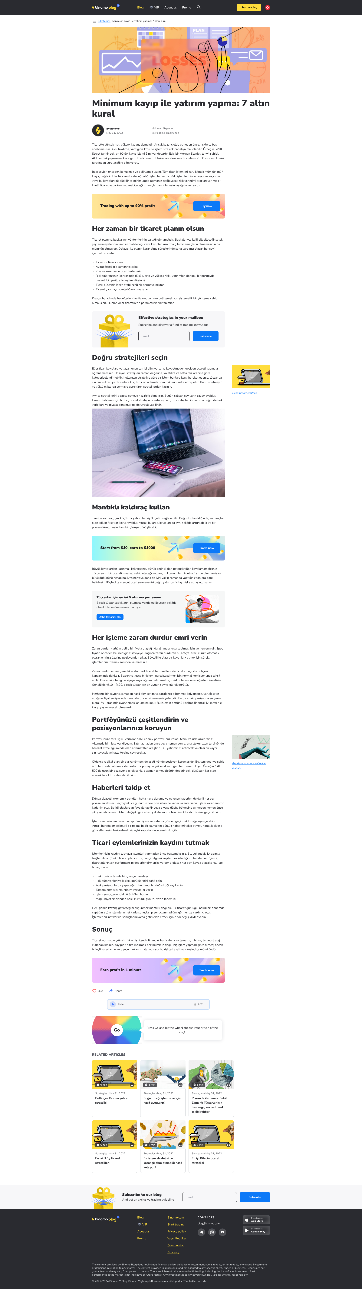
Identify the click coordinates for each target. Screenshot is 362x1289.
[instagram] (212, 1232)
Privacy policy (176, 1231)
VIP (156, 7)
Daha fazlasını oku (110, 617)
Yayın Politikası (177, 1238)
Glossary (173, 1252)
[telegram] (201, 1232)
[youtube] (222, 1232)
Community (175, 1245)
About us (170, 7)
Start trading (249, 7)
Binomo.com (175, 1217)
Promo (186, 7)
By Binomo (113, 128)
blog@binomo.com (209, 1223)
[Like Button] (94, 991)
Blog (140, 7)
